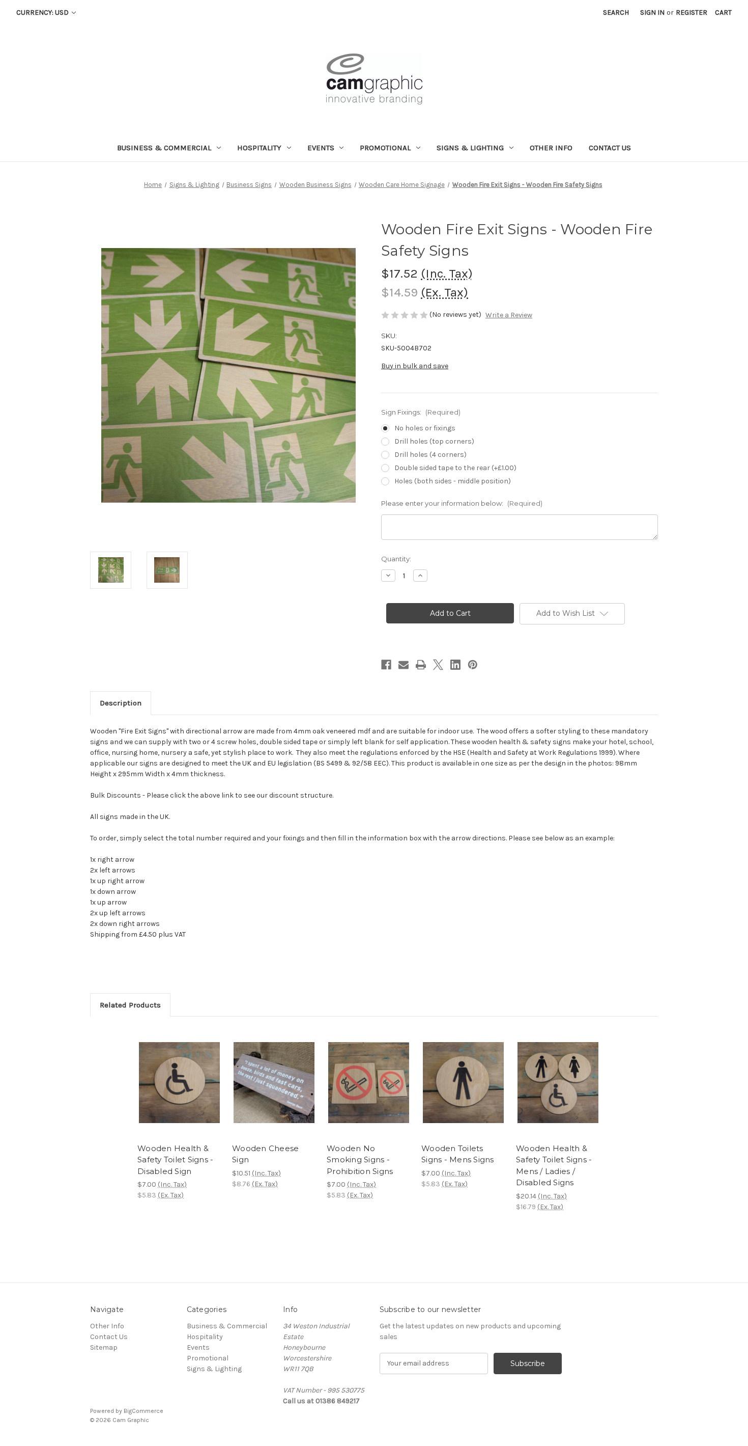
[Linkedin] (455, 665)
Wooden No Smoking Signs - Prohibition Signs (360, 1159)
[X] (438, 665)
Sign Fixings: (421, 412)
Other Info (551, 147)
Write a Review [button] (508, 315)
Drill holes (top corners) (434, 441)
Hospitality (259, 147)
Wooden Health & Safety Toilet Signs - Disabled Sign (175, 1159)
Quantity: (396, 559)
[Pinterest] (473, 665)
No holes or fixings (424, 428)
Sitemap (104, 1347)
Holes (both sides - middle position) (452, 481)
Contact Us (610, 147)
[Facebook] (386, 665)
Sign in (652, 12)
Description (120, 702)
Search (616, 12)
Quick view (171, 1074)
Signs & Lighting (470, 147)
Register (691, 12)
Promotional (385, 147)
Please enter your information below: (461, 503)
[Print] (421, 665)
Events (320, 147)
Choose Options (180, 1091)
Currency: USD (43, 12)
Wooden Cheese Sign (265, 1154)
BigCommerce (143, 1410)
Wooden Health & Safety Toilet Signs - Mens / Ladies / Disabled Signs (554, 1165)
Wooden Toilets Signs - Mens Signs (457, 1154)
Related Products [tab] (130, 1005)
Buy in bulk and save (414, 366)
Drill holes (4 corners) (430, 454)
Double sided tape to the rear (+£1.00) (455, 467)
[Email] (403, 665)
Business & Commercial (164, 147)
